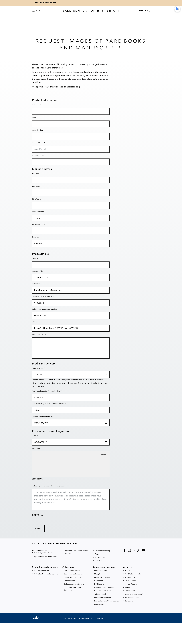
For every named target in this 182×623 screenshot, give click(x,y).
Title (34, 117)
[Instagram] (129, 550)
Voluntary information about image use (48, 486)
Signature (36, 448)
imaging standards (91, 383)
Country (35, 237)
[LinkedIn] (134, 550)
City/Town (36, 199)
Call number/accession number (44, 309)
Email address (37, 143)
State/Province (38, 212)
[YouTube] (143, 550)
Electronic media (39, 368)
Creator (35, 258)
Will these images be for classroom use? (48, 404)
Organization (37, 130)
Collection (36, 284)
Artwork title (37, 271)
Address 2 (36, 186)
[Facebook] (124, 550)
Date (34, 436)
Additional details (39, 334)
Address (35, 174)
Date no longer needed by (42, 416)
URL (34, 322)
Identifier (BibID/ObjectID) (43, 296)
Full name (36, 105)
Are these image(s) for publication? (46, 391)
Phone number (38, 155)
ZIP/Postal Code (38, 224)
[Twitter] (138, 550)
